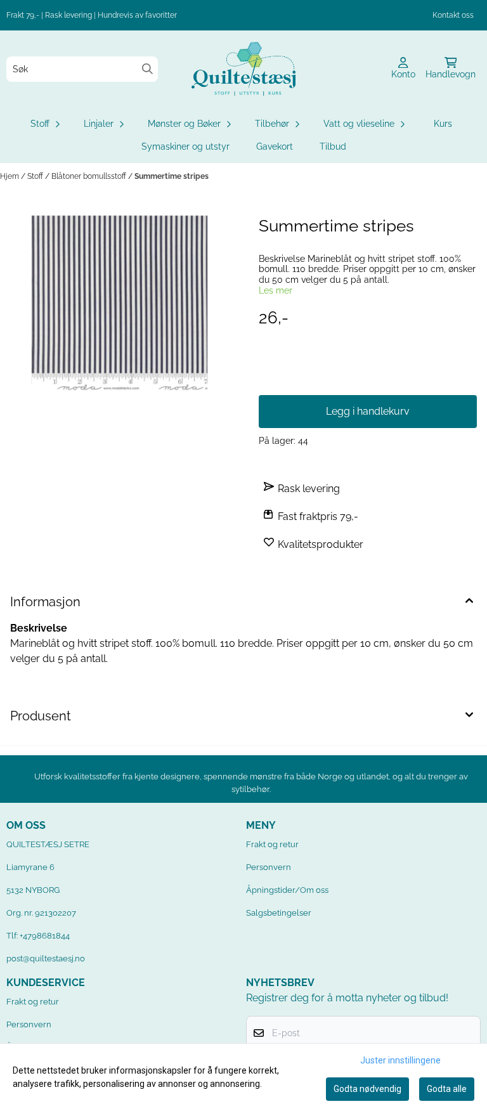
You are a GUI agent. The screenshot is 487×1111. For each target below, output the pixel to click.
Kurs (443, 124)
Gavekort (274, 146)
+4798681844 (45, 935)
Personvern (268, 867)
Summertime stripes (171, 176)
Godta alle (447, 1089)
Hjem (10, 176)
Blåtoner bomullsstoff (89, 176)
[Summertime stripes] (119, 304)
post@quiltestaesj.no (45, 958)
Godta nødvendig (367, 1089)
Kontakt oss (453, 15)
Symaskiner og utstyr (185, 146)
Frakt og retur (272, 844)
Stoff (36, 176)
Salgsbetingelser (278, 913)
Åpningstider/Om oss (287, 890)
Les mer (275, 290)
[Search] (147, 69)
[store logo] (243, 69)
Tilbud (333, 146)
